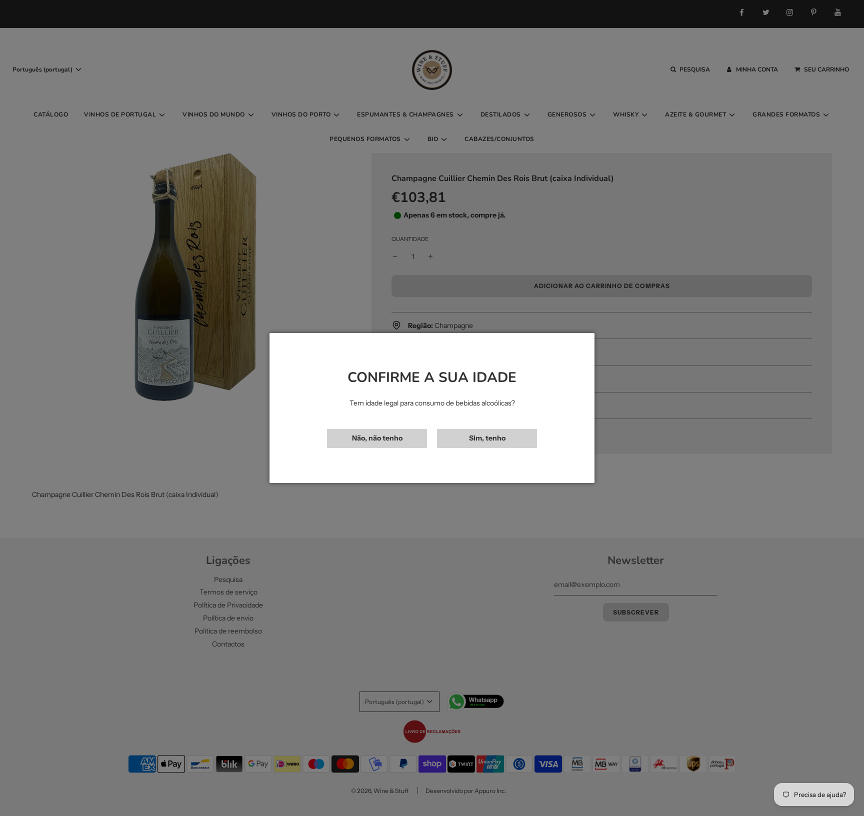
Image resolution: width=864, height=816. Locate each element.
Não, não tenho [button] (377, 438)
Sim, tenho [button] (487, 438)
